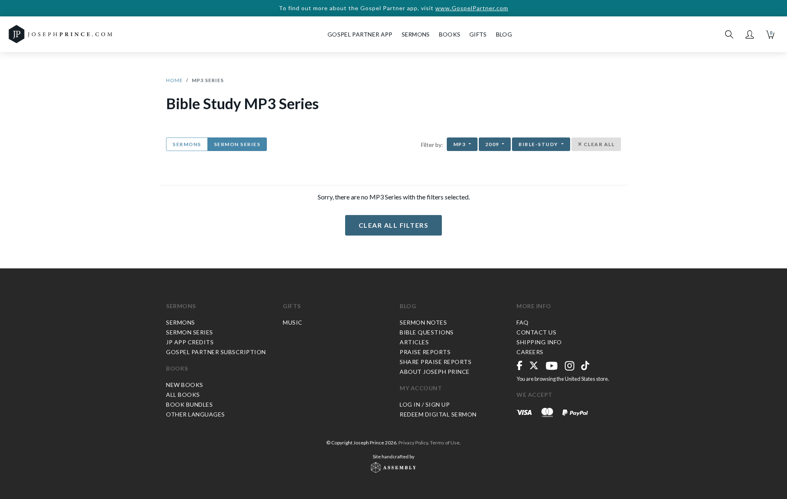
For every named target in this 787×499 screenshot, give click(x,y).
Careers (530, 351)
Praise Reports (425, 351)
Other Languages (195, 414)
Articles (414, 342)
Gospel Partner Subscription (216, 351)
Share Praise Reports (435, 361)
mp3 (460, 144)
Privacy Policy (413, 442)
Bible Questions (427, 332)
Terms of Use (444, 442)
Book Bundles (189, 404)
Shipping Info (539, 342)
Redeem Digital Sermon (438, 414)
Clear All (598, 144)
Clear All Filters (394, 225)
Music (293, 322)
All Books (183, 394)
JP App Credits (190, 342)
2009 (493, 144)
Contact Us (536, 332)
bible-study (539, 144)
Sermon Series (237, 144)
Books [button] (450, 34)
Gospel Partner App (360, 34)
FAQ (522, 322)
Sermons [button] (416, 34)
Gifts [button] (478, 34)
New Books (184, 384)
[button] (749, 34)
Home (174, 80)
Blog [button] (504, 34)
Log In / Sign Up (425, 404)
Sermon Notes (423, 322)
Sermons (187, 144)
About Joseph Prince (435, 371)
